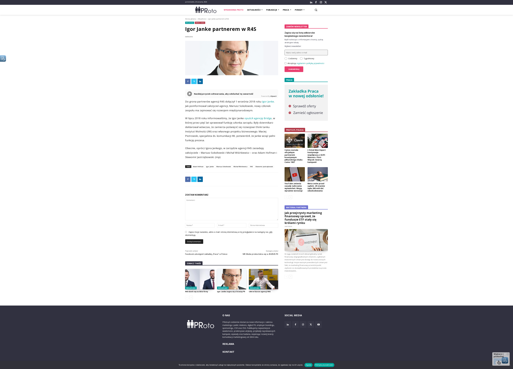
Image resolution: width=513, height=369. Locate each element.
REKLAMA (228, 343)
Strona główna (190, 19)
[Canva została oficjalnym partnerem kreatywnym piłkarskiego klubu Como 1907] (295, 141)
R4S (251, 167)
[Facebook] (316, 2)
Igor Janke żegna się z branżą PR (231, 292)
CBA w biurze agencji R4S (260, 292)
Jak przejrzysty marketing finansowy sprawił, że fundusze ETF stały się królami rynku (303, 218)
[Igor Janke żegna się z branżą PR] (231, 279)
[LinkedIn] (311, 2)
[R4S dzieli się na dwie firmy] (199, 279)
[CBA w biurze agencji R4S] (263, 279)
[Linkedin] (200, 81)
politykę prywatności (315, 63)
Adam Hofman (198, 167)
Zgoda (308, 365)
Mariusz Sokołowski (223, 167)
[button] (316, 10)
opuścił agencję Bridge (258, 118)
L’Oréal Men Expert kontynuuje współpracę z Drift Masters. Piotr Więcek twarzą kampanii (317, 156)
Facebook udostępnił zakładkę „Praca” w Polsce (206, 254)
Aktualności (202, 19)
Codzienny (292, 58)
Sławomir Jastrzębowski (264, 167)
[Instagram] (321, 2)
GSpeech (273, 96)
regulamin (301, 63)
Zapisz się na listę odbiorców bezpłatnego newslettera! (300, 34)
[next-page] (191, 297)
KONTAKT (228, 351)
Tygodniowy (309, 58)
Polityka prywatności (324, 365)
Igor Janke (268, 101)
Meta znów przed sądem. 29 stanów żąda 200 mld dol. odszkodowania (316, 187)
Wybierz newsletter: (293, 46)
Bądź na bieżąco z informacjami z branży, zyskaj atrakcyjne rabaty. (304, 41)
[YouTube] (318, 324)
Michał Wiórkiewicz (240, 167)
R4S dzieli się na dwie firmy (196, 292)
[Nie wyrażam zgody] (509, 365)
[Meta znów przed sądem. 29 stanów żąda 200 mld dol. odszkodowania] (318, 174)
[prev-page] (187, 297)
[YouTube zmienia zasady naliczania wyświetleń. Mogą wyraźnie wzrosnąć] (295, 174)
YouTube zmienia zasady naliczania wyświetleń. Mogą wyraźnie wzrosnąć (294, 187)
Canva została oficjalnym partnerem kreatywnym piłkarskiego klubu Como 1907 (293, 156)
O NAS (226, 315)
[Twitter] (326, 2)
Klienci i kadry (200, 23)
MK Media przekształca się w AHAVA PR (260, 254)
